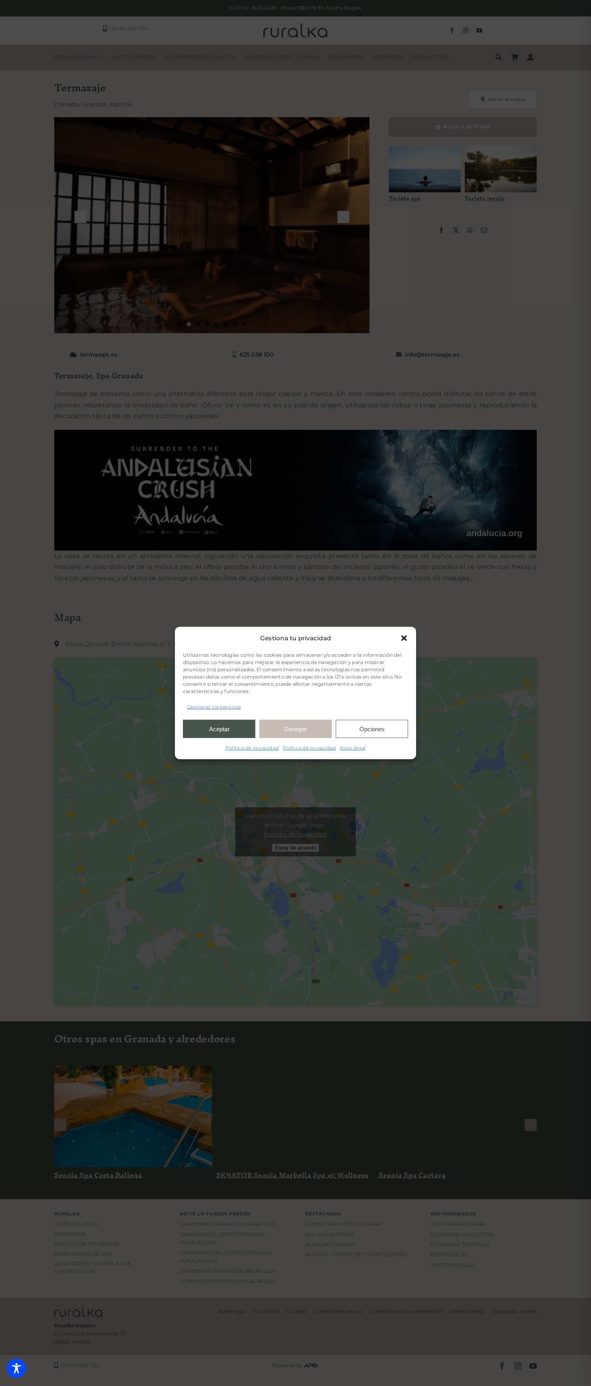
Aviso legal (352, 748)
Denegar (295, 728)
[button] (404, 638)
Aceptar (219, 728)
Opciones (372, 728)
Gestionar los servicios (214, 706)
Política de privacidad (252, 748)
